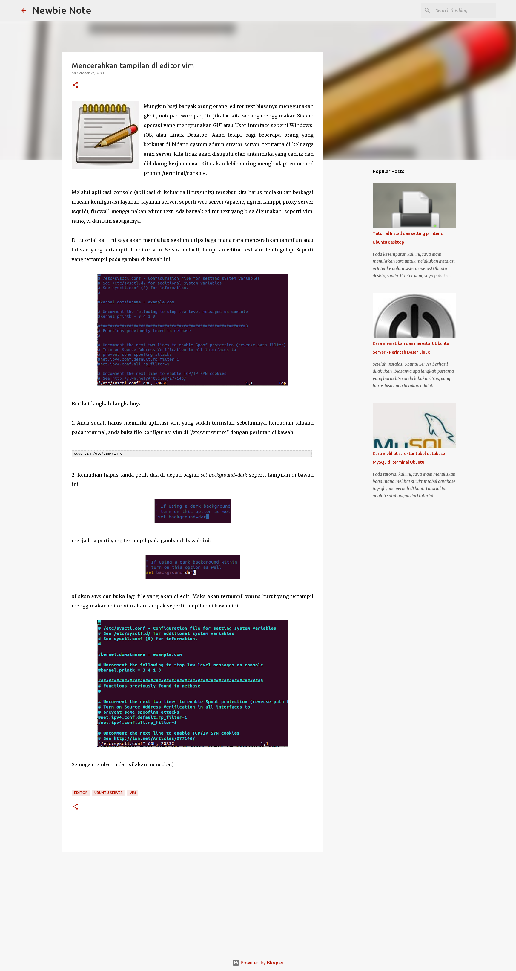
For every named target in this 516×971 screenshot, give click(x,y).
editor (80, 793)
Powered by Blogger (261, 962)
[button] (75, 85)
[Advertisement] (192, 903)
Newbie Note (61, 10)
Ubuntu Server (108, 793)
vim (133, 793)
